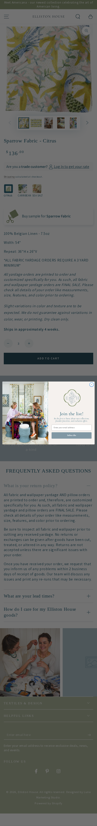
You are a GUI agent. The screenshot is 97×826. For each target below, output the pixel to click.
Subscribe (71, 435)
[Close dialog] (91, 384)
